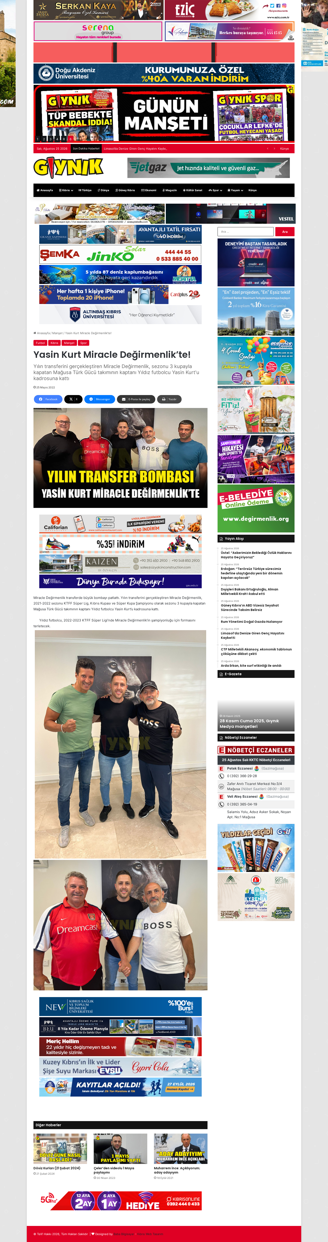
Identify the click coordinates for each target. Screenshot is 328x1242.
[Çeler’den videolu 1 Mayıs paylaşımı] (120, 1149)
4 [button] (57, 139)
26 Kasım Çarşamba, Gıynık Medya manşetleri (248, 723)
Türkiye (86, 190)
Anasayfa (46, 190)
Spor (215, 190)
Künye (284, 148)
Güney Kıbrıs (126, 190)
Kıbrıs (66, 190)
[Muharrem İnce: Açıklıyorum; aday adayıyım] (181, 1149)
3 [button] (51, 139)
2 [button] (44, 139)
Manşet (57, 333)
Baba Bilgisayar (124, 1234)
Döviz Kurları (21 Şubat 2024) (57, 1168)
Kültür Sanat (194, 190)
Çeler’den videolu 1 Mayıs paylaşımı (114, 1170)
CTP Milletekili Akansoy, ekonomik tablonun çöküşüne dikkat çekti (150, 148)
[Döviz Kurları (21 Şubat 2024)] (60, 1149)
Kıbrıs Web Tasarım (150, 1234)
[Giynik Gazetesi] (68, 168)
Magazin (171, 190)
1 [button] (37, 139)
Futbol (40, 343)
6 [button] (71, 139)
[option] (256, 706)
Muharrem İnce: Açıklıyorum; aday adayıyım (177, 1170)
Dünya (104, 190)
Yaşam (235, 190)
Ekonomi (150, 190)
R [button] (64, 139)
